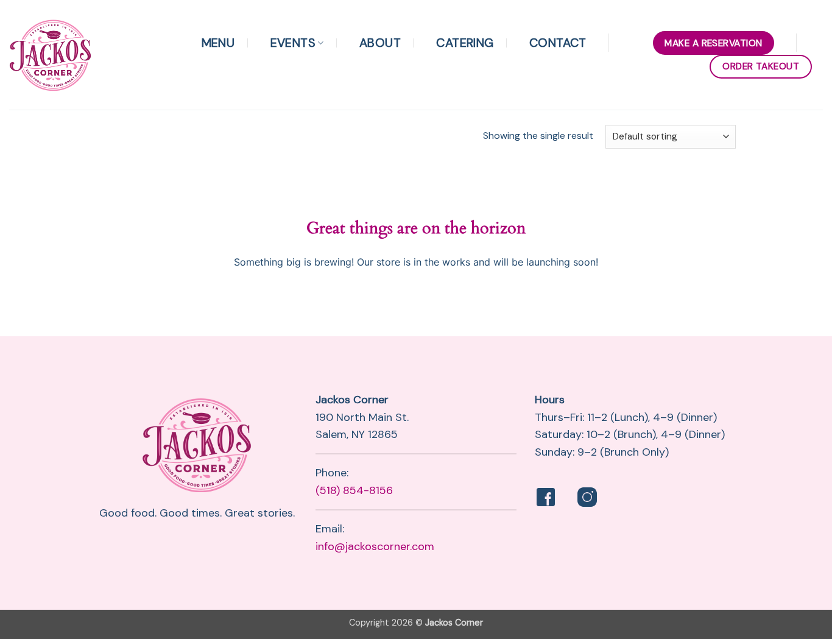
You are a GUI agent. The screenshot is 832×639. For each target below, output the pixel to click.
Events (293, 43)
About (380, 43)
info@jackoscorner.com (375, 546)
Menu (218, 43)
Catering (464, 43)
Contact (558, 43)
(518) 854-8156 (354, 490)
